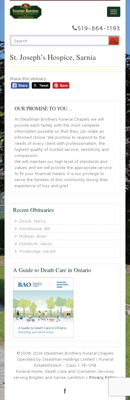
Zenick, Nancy (32, 220)
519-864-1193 (98, 27)
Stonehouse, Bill (34, 228)
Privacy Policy (102, 377)
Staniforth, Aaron (35, 243)
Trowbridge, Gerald (37, 251)
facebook (65, 391)
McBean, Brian (33, 236)
